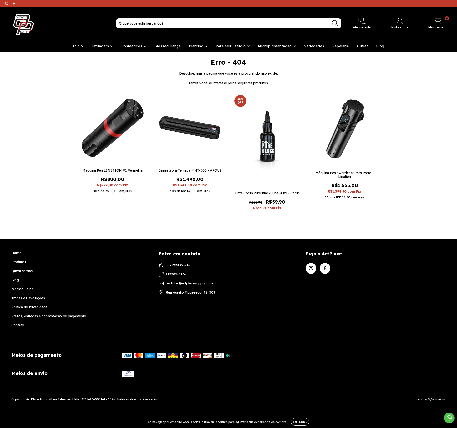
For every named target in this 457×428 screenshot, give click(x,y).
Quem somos (22, 271)
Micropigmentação (275, 46)
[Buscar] (335, 23)
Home (16, 253)
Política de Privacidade (29, 307)
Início (78, 46)
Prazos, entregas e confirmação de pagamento (48, 316)
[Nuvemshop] (431, 400)
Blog (380, 46)
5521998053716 (178, 265)
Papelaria (340, 46)
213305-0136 (176, 274)
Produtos (18, 262)
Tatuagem (100, 46)
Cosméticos (132, 46)
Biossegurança (167, 46)
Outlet (362, 46)
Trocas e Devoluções (28, 298)
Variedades (314, 46)
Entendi (300, 421)
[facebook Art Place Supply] (14, 3)
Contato (17, 325)
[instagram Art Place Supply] (7, 3)
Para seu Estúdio (231, 46)
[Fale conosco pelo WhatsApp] (449, 418)
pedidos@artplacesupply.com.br (191, 283)
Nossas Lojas (22, 289)
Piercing (197, 46)
